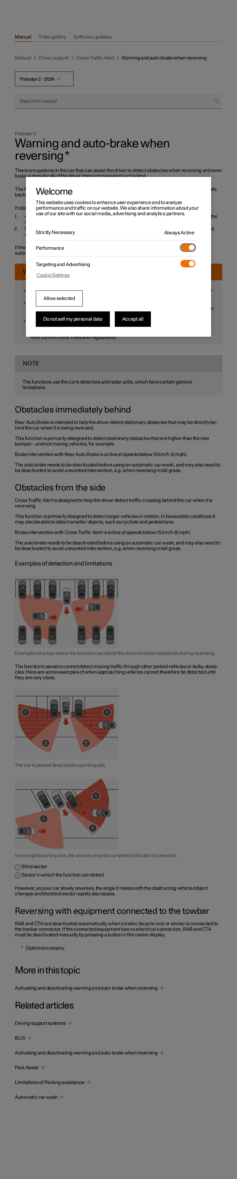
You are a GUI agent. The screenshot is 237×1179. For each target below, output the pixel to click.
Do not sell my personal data (72, 319)
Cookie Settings (53, 275)
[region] (118, 257)
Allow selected (59, 298)
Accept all (132, 319)
